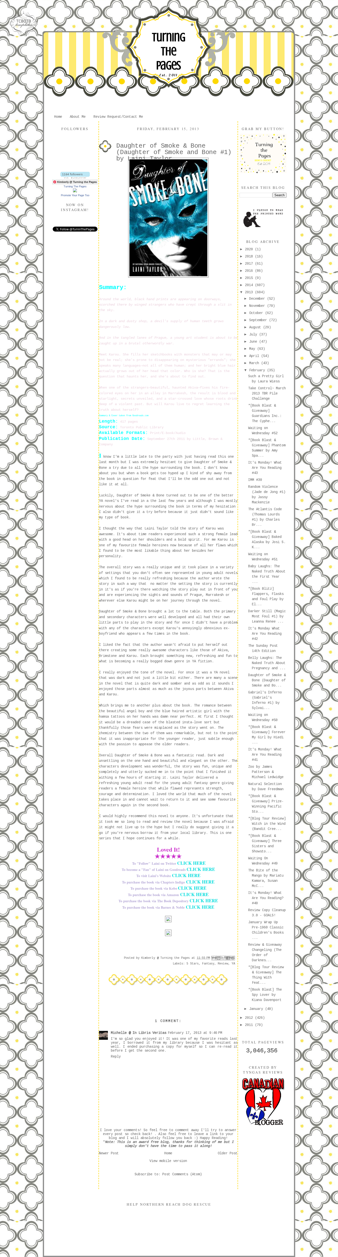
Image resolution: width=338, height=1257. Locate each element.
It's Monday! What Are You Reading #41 (265, 754)
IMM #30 (255, 480)
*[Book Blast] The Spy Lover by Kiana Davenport (265, 995)
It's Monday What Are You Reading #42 (265, 634)
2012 (250, 1018)
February (258, 370)
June (254, 342)
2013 (250, 292)
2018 (250, 256)
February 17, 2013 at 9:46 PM (195, 1033)
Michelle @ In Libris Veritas (138, 1033)
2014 (250, 285)
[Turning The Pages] (75, 191)
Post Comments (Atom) (182, 1174)
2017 (250, 264)
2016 (250, 271)
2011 (250, 1025)
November (258, 306)
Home (58, 117)
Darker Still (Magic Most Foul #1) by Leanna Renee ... (267, 616)
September (259, 320)
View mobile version (168, 1161)
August (256, 327)
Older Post (228, 1153)
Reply (116, 1057)
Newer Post (109, 1153)
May (253, 349)
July (254, 334)
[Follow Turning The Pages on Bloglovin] (75, 177)
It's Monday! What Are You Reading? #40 (266, 898)
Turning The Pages (168, 51)
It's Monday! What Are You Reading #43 (265, 468)
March (255, 363)
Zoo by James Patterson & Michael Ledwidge (266, 772)
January (257, 1009)
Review (223, 963)
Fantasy (208, 963)
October (257, 313)
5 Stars (193, 963)
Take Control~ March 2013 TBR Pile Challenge (267, 393)
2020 (250, 249)
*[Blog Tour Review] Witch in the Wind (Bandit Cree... (267, 824)
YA (233, 963)
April (255, 356)
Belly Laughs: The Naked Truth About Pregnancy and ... (267, 663)
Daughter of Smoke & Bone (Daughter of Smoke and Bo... (267, 680)
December (258, 299)
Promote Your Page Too (75, 195)
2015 (250, 278)
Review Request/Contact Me (118, 117)
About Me (78, 117)
